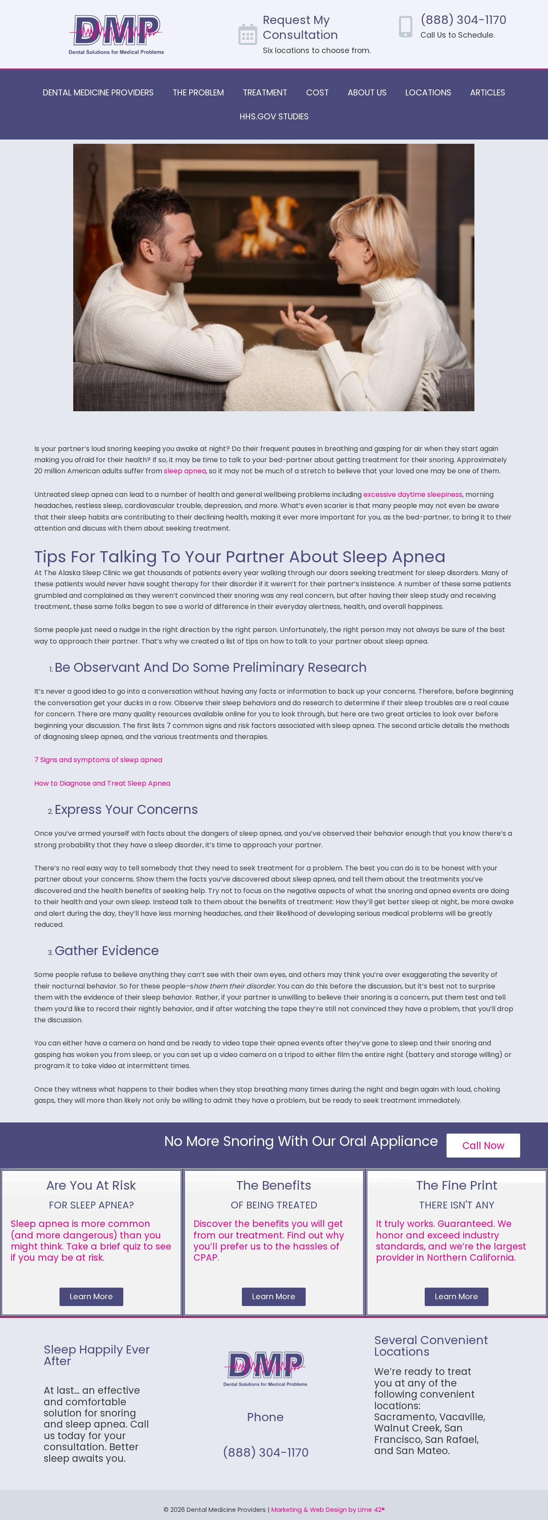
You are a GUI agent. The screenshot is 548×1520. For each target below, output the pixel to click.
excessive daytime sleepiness (412, 494)
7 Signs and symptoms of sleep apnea (98, 760)
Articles (487, 92)
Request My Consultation (300, 27)
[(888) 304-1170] (405, 26)
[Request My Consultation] (248, 34)
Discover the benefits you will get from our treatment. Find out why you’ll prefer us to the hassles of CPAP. (269, 1240)
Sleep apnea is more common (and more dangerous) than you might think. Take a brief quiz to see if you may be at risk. (91, 1240)
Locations (428, 92)
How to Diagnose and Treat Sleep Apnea (102, 783)
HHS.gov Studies (274, 116)
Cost (317, 92)
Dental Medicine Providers (98, 92)
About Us (367, 92)
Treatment (265, 92)
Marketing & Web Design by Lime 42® (328, 1509)
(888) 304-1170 (463, 20)
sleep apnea (185, 471)
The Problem (198, 92)
